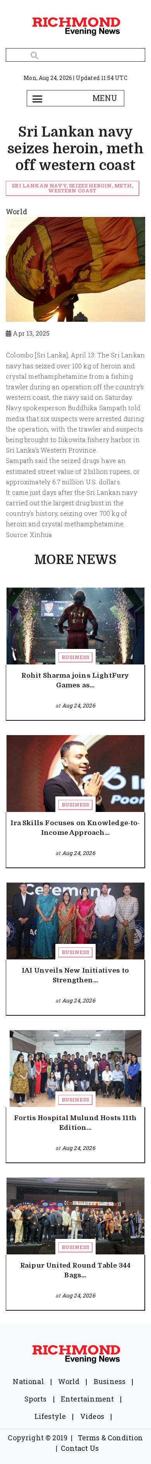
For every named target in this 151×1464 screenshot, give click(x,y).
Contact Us (80, 1448)
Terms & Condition (110, 1437)
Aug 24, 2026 (78, 705)
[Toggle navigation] (37, 98)
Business (75, 657)
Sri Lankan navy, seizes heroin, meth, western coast (72, 188)
